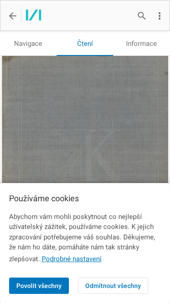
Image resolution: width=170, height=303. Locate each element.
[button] (160, 15)
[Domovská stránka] (31, 15)
